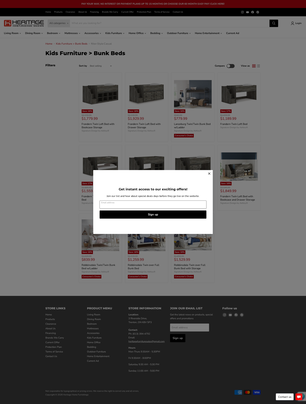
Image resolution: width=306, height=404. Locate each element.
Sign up (153, 214)
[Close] (209, 173)
